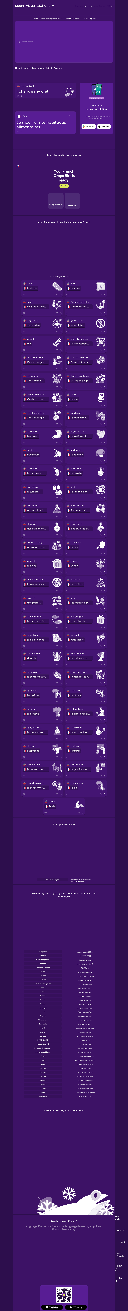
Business (102, 6)
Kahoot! (95, 6)
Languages (83, 6)
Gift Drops (110, 6)
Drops (77, 6)
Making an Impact (73, 19)
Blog (90, 6)
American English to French (52, 19)
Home (35, 19)
